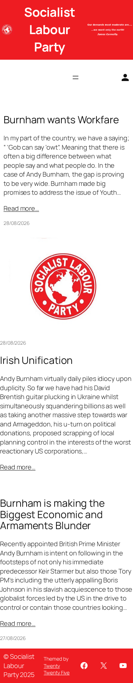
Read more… (21, 208)
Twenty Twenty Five (57, 669)
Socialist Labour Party (49, 29)
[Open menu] (75, 77)
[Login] (122, 77)
